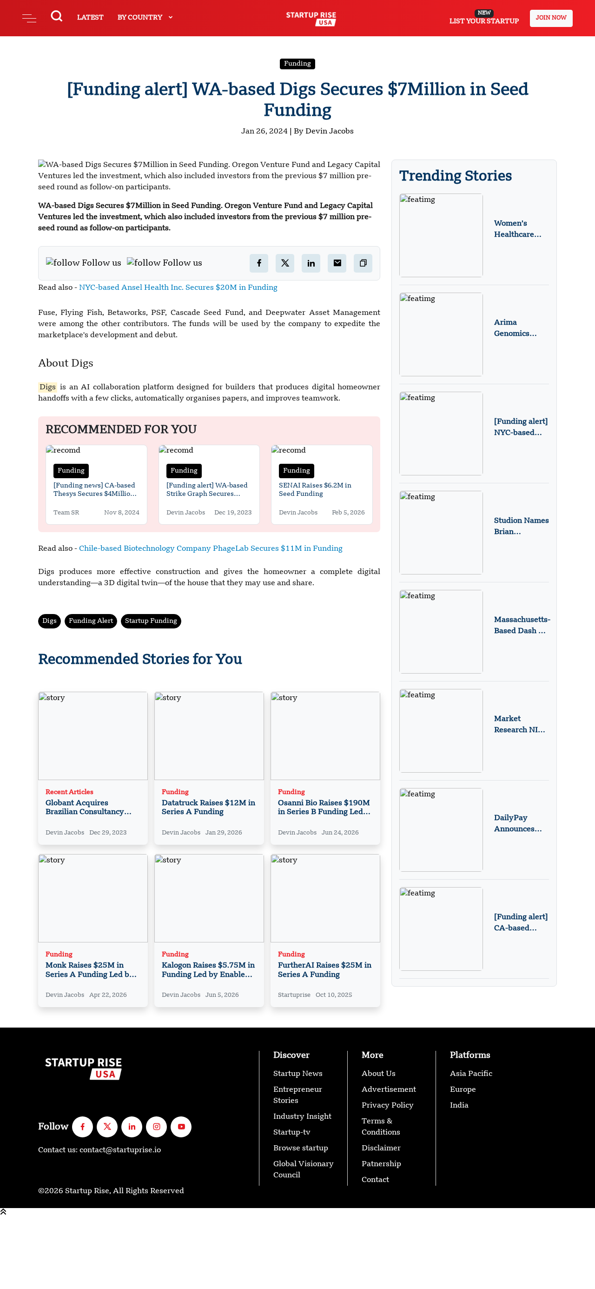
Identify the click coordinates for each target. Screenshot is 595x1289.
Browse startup (300, 1148)
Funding (297, 63)
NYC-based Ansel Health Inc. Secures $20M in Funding (178, 288)
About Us (379, 1074)
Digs (49, 621)
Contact (375, 1180)
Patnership (381, 1164)
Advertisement (389, 1090)
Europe (463, 1090)
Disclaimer (381, 1148)
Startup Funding (151, 621)
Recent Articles (69, 792)
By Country (141, 17)
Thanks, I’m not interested (47, 1283)
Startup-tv (292, 1132)
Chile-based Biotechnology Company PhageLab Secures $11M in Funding (211, 549)
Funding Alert (91, 621)
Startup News (298, 1074)
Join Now (551, 18)
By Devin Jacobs (324, 131)
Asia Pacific (471, 1074)
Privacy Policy (388, 1105)
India (459, 1105)
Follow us (101, 263)
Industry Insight (302, 1117)
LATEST (90, 17)
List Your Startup (484, 18)
